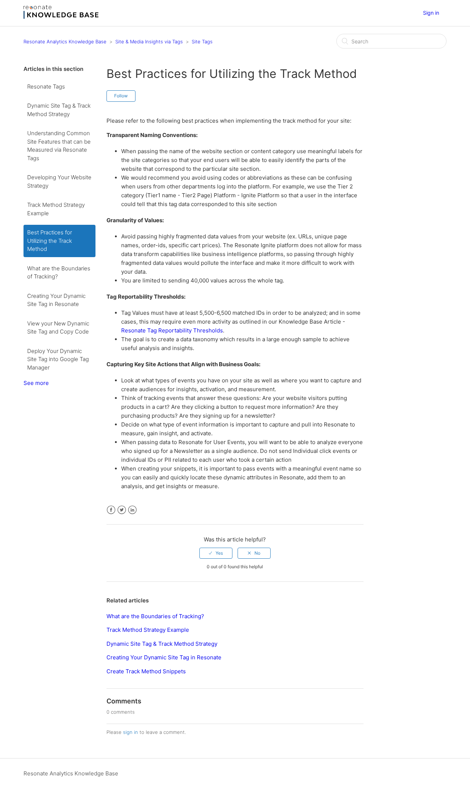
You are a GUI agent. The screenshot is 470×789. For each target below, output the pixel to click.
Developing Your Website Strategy (59, 181)
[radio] (215, 553)
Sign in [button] (431, 13)
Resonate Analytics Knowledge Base (65, 41)
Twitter (121, 510)
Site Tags (202, 41)
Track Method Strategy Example (56, 209)
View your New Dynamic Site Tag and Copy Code (58, 327)
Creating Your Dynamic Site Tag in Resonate (56, 300)
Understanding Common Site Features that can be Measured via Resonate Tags (59, 146)
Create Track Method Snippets (146, 671)
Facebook (111, 510)
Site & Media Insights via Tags (149, 41)
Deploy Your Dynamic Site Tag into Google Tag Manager (58, 359)
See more (36, 382)
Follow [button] (121, 95)
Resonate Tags (46, 86)
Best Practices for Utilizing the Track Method (49, 240)
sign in (130, 732)
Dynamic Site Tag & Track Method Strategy (59, 110)
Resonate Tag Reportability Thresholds (172, 330)
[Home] (61, 16)
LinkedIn (132, 510)
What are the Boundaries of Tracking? (58, 272)
